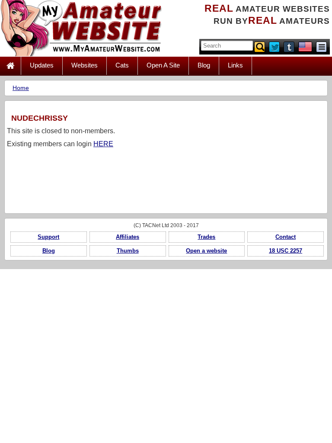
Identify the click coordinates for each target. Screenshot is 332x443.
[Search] (260, 46)
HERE (103, 144)
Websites (84, 65)
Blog (204, 65)
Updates (42, 65)
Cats (122, 65)
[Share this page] (321, 46)
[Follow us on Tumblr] (289, 46)
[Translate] (305, 46)
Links (235, 65)
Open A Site (163, 65)
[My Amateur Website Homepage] (10, 66)
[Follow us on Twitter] (275, 46)
